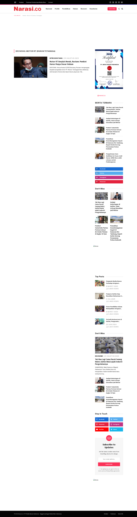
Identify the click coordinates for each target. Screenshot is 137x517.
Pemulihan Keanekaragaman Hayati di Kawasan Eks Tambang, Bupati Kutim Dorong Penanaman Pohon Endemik (114, 144)
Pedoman (113, 514)
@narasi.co (101, 95)
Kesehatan (93, 9)
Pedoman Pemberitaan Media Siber (36, 2)
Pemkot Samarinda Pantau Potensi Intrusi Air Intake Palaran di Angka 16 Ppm (113, 131)
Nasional (49, 9)
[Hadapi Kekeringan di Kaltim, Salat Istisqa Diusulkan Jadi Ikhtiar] (99, 120)
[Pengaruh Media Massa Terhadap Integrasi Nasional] (99, 283)
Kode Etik (120, 514)
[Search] (122, 9)
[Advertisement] (68, 32)
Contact (50, 2)
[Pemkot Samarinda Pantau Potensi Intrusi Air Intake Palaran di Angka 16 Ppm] (99, 130)
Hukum (75, 9)
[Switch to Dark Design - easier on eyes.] (119, 9)
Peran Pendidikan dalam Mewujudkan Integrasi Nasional (114, 308)
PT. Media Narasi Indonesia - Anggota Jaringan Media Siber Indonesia (43, 514)
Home (24, 15)
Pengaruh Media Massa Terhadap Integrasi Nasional (114, 282)
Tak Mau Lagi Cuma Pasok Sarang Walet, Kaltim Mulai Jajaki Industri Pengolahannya (114, 110)
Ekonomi (84, 9)
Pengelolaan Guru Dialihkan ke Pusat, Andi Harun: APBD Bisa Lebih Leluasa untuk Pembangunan (114, 158)
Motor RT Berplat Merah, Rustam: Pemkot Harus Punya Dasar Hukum (68, 63)
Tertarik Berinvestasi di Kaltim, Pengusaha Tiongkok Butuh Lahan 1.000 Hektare (114, 321)
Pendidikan (66, 9)
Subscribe (112, 8)
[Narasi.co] (27, 9)
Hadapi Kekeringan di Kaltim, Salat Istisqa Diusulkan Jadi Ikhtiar (113, 120)
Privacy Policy (109, 471)
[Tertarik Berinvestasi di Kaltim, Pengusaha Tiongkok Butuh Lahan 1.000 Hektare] (99, 321)
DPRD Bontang (56, 58)
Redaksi (21, 2)
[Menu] (15, 2)
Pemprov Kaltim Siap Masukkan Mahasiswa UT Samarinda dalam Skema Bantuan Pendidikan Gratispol (114, 295)
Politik (57, 9)
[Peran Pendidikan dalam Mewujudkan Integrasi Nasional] (99, 309)
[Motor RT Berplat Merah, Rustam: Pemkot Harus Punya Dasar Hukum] (30, 67)
